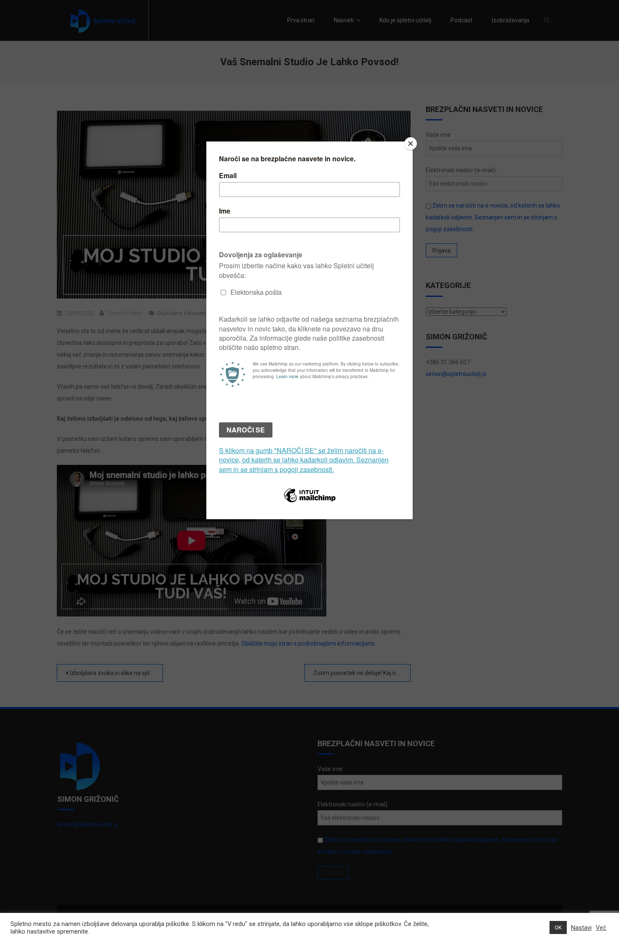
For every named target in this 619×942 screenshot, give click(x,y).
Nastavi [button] (581, 927)
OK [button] (558, 927)
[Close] (410, 143)
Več (601, 927)
